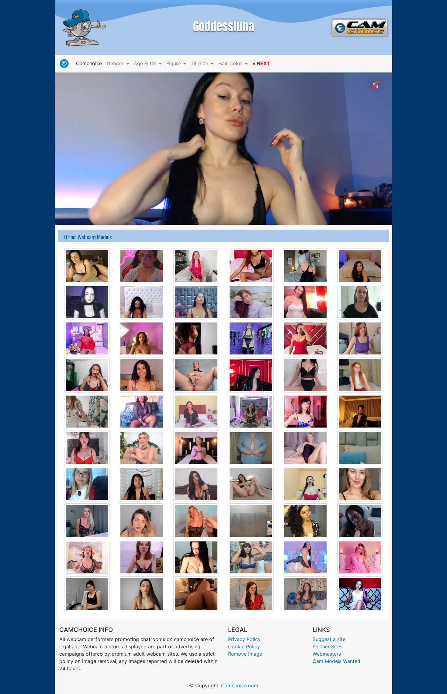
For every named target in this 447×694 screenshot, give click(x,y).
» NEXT (261, 63)
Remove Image (245, 654)
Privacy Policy (244, 639)
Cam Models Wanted (336, 661)
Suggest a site (329, 639)
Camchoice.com (239, 685)
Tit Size (200, 63)
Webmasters (327, 654)
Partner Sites (327, 646)
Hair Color (231, 63)
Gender (116, 63)
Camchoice (90, 63)
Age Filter (146, 63)
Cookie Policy (244, 646)
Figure (174, 63)
